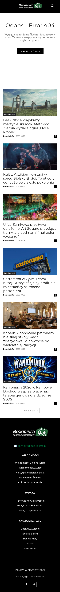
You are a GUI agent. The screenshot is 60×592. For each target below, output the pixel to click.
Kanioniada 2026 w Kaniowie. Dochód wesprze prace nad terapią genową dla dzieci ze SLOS (27, 393)
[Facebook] (26, 584)
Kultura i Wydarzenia (13, 169)
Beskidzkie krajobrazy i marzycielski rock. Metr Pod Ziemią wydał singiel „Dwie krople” (26, 126)
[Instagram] (33, 584)
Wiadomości (9, 114)
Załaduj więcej (29, 410)
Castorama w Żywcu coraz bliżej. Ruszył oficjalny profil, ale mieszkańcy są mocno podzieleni (29, 285)
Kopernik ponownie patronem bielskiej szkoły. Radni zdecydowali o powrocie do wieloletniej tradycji (28, 339)
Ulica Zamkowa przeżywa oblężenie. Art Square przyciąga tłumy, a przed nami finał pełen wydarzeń (29, 230)
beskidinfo (8, 136)
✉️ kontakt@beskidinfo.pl (30, 445)
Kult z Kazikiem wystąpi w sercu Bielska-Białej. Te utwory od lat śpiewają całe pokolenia (28, 178)
